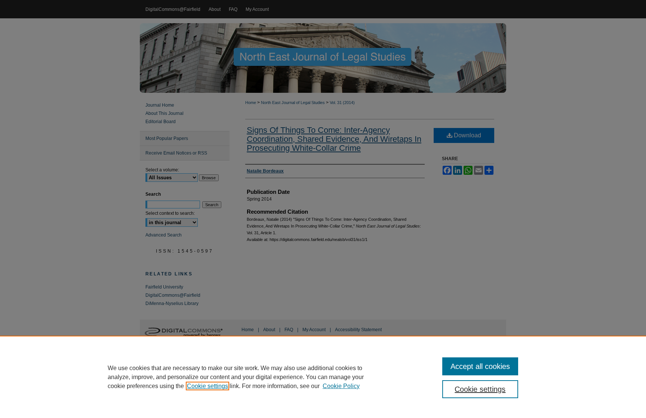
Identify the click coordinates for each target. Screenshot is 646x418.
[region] (323, 377)
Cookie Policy (341, 386)
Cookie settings (207, 386)
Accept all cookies (480, 366)
